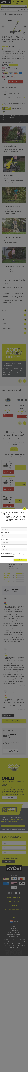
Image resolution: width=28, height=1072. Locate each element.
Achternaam (5, 532)
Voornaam (4, 526)
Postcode (4, 546)
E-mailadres (4, 539)
